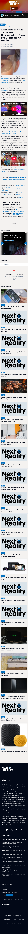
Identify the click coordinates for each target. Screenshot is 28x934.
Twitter (23, 185)
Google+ (17, 194)
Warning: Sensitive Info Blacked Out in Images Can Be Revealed (13, 874)
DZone (19, 923)
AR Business (17, 15)
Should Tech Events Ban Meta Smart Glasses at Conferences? (12, 555)
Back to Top (5, 904)
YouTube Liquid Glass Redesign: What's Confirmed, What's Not (12, 420)
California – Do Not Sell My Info (9, 892)
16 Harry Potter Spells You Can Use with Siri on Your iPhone (13, 851)
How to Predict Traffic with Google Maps (12, 854)
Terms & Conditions (7, 884)
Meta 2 (14, 8)
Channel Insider (11, 923)
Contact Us (4, 889)
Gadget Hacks (12, 11)
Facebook (18, 185)
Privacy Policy (5, 887)
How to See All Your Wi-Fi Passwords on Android (14, 839)
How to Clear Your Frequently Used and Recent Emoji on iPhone (13, 866)
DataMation (21, 919)
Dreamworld (5, 80)
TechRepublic (7, 919)
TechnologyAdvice (16, 915)
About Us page (7, 824)
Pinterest (9, 194)
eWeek (14, 919)
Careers (7, 895)
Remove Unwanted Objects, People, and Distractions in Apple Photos (12, 842)
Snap (11, 15)
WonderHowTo (4, 11)
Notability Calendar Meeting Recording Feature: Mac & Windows (12, 488)
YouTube (7, 187)
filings (8, 87)
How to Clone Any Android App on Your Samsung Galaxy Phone (11, 847)
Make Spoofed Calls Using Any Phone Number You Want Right (13, 870)
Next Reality (19, 11)
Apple (6, 15)
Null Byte (25, 11)
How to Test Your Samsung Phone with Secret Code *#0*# (13, 862)
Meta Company (5, 78)
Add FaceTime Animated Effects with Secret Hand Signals (13, 858)
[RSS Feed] (21, 830)
